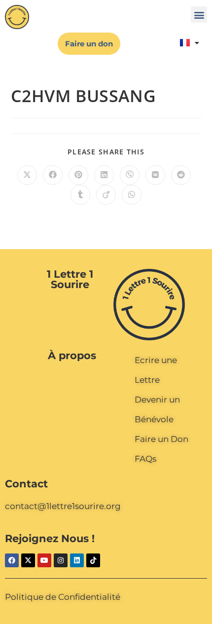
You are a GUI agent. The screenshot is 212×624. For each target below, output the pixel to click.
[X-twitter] (28, 560)
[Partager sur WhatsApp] (131, 195)
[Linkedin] (77, 560)
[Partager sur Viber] (130, 175)
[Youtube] (44, 560)
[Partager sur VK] (155, 175)
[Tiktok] (93, 560)
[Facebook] (12, 560)
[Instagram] (61, 560)
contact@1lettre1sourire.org (63, 506)
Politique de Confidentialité (62, 597)
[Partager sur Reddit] (181, 175)
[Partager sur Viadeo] (106, 195)
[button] (199, 14)
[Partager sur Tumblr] (80, 195)
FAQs (145, 459)
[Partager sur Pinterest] (78, 175)
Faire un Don (161, 439)
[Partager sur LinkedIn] (104, 175)
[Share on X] (27, 175)
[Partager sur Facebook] (53, 175)
